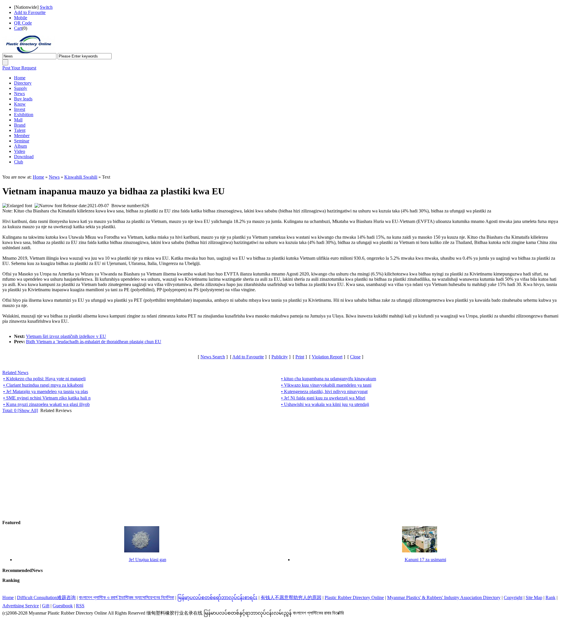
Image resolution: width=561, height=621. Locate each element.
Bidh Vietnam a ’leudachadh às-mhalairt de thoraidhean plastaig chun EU (93, 341)
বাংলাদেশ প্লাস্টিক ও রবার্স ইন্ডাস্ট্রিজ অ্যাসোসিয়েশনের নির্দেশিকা (126, 597)
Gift (45, 605)
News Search (212, 356)
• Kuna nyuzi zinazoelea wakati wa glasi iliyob (46, 404)
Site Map (534, 597)
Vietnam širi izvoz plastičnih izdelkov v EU (66, 336)
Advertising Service (20, 605)
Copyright (513, 597)
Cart (18, 28)
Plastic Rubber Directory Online (354, 597)
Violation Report (327, 356)
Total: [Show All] (20, 410)
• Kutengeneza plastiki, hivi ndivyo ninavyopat (324, 391)
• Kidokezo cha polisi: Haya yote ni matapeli (44, 378)
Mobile (20, 17)
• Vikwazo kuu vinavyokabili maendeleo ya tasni (326, 385)
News (54, 177)
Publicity (279, 356)
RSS (80, 605)
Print (299, 356)
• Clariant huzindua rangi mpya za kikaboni (43, 385)
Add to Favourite (30, 12)
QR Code (23, 22)
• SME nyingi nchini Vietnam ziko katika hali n (47, 397)
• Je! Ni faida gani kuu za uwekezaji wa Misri (323, 397)
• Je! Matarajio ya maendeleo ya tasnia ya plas (45, 391)
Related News (15, 372)
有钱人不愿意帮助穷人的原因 (291, 597)
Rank (550, 597)
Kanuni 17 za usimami (425, 559)
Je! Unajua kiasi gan (147, 559)
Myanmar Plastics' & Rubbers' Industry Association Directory (444, 597)
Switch (46, 7)
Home (38, 177)
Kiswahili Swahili (80, 177)
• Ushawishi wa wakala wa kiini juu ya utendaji (325, 404)
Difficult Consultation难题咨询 (46, 597)
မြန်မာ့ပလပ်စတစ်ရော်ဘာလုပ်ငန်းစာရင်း (217, 597)
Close (355, 356)
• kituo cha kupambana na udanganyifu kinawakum (328, 378)
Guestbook (63, 605)
